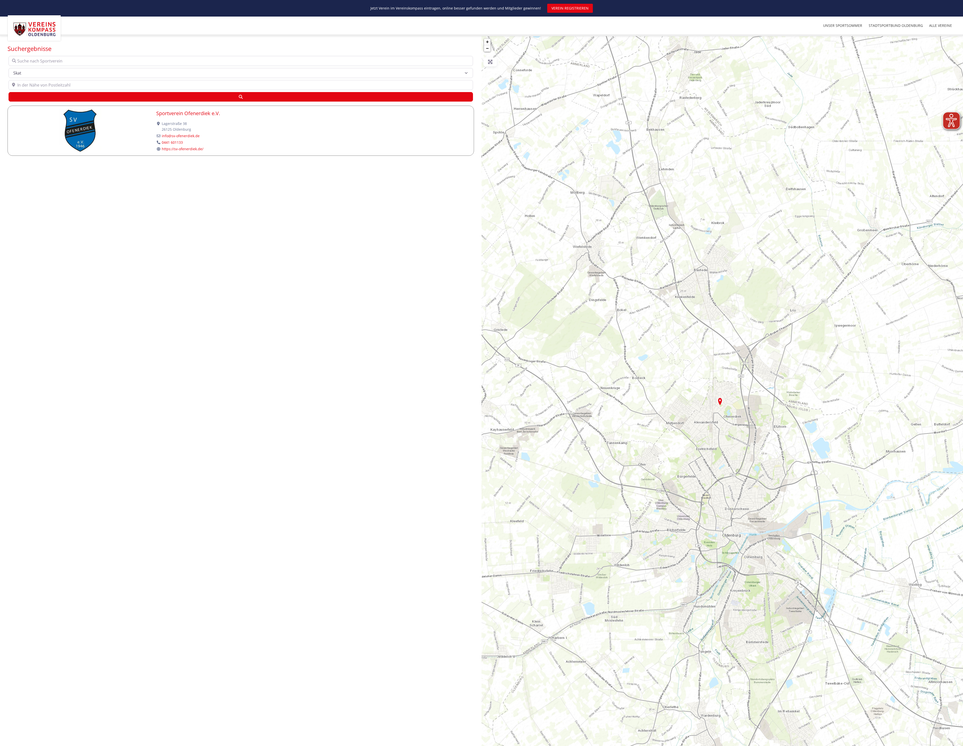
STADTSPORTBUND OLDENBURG (896, 25)
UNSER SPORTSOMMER (842, 25)
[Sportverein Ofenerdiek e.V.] (720, 402)
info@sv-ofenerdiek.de (181, 135)
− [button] (487, 48)
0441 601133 (172, 142)
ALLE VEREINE (940, 25)
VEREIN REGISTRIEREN (570, 8)
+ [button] (487, 41)
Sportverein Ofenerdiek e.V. (188, 113)
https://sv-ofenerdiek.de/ (182, 148)
